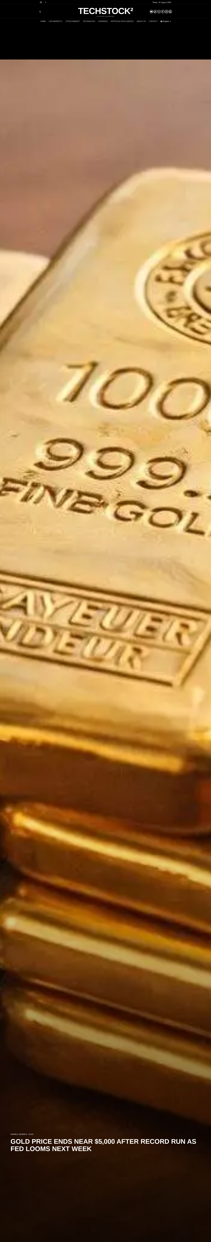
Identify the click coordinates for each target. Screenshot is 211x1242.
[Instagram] (166, 11)
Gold (31, 1134)
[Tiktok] (155, 11)
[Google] (170, 11)
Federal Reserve (19, 1134)
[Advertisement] (105, 40)
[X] (159, 11)
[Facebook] (162, 11)
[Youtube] (151, 11)
